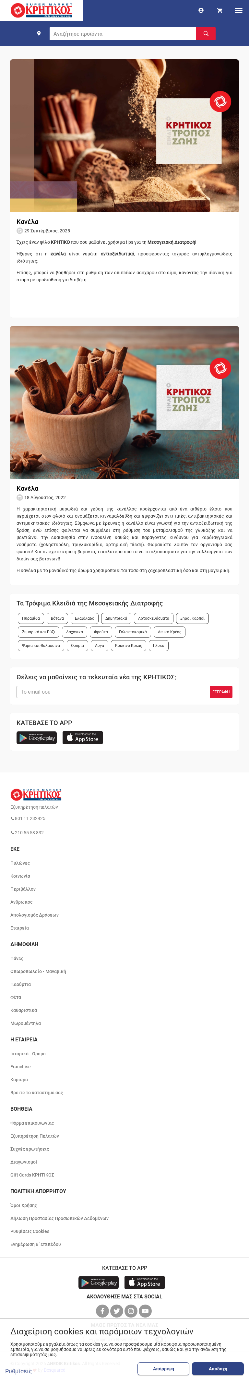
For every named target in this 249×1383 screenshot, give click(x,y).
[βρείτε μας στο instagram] (131, 1311)
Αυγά (99, 645)
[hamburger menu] (238, 10)
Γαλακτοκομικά (133, 632)
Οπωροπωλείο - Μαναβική (38, 971)
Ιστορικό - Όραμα (28, 1053)
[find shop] (38, 33)
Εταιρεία (19, 928)
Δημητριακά (116, 618)
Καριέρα (19, 1079)
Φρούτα (101, 632)
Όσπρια (77, 645)
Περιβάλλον (23, 889)
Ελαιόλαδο (84, 618)
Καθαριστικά (23, 1010)
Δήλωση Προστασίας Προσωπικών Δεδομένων (59, 1218)
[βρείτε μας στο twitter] (117, 1311)
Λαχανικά (74, 632)
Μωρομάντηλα (25, 1023)
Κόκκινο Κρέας (128, 645)
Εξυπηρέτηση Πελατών (34, 1136)
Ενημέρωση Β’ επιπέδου (35, 1244)
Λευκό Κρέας (169, 632)
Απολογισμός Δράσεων (34, 915)
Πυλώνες (20, 863)
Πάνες (16, 958)
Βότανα (57, 618)
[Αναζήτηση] (206, 33)
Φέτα (15, 997)
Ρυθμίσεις (18, 1371)
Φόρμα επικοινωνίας (32, 1123)
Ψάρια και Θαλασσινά (41, 645)
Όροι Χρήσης (23, 1205)
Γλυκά (158, 645)
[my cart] (219, 10)
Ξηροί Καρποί (192, 618)
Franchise (20, 1066)
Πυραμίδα (31, 618)
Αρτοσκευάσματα (153, 618)
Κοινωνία (20, 876)
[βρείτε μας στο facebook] (103, 1311)
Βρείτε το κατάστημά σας (36, 1092)
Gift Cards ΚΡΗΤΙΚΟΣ (32, 1175)
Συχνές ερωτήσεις (29, 1149)
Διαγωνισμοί (23, 1162)
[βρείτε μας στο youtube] (146, 1311)
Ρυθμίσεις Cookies (29, 1231)
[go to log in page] (201, 10)
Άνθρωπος (21, 902)
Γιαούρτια (20, 984)
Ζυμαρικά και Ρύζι (38, 632)
